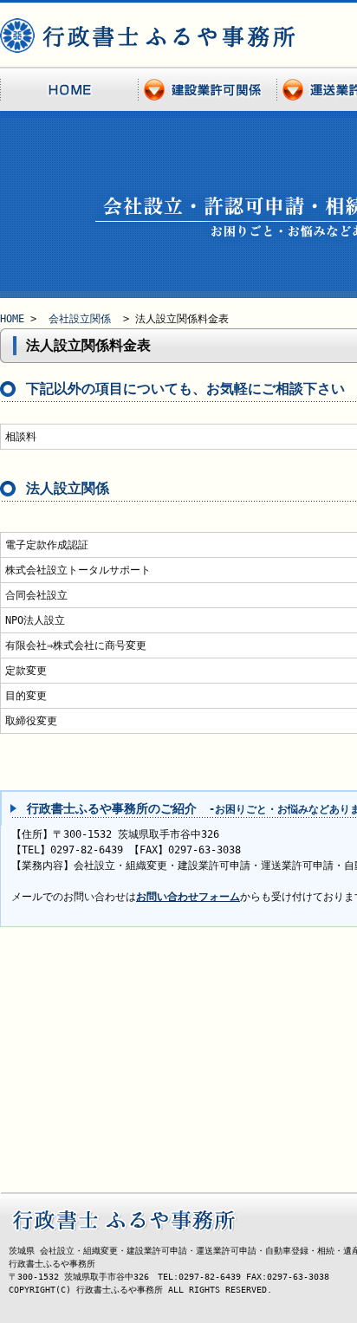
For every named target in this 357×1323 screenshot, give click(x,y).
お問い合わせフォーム (188, 897)
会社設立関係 (80, 319)
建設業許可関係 (208, 89)
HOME (69, 89)
